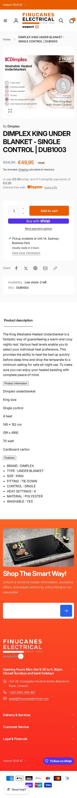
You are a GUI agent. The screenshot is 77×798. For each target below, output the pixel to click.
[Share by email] (45, 268)
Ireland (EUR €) (13, 4)
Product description (18, 320)
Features (10, 457)
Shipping (23, 169)
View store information (26, 252)
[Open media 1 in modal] (38, 82)
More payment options (38, 228)
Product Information (16, 383)
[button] (5, 20)
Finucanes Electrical (32, 792)
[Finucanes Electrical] (22, 659)
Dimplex (11, 126)
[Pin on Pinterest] (35, 268)
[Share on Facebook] (16, 268)
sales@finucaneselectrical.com (29, 698)
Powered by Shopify (52, 792)
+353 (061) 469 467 (22, 692)
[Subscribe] (66, 611)
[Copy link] (55, 268)
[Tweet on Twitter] (26, 268)
